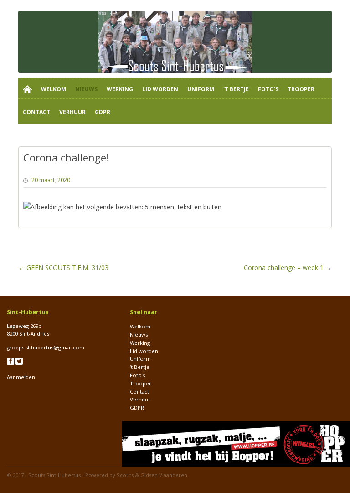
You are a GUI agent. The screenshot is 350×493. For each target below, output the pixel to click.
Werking (120, 89)
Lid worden (160, 89)
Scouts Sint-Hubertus (54, 475)
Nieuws (86, 89)
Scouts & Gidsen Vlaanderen (152, 475)
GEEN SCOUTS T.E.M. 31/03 (63, 267)
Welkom (53, 89)
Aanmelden (21, 377)
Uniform (200, 89)
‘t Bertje (236, 89)
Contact (36, 112)
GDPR (102, 112)
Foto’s (268, 89)
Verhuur (72, 112)
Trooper (301, 89)
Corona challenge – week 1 (288, 267)
